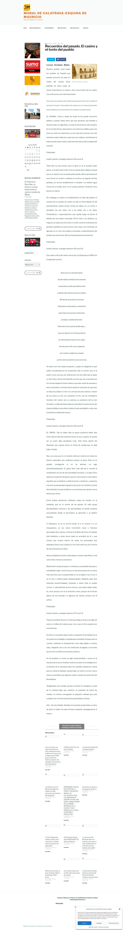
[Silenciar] (37, 245)
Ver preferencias (114, 923)
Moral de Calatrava (35, 28)
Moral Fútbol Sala (30, 126)
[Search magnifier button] (39, 228)
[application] (32, 242)
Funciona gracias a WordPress (44, 926)
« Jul (28, 170)
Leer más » (47, 769)
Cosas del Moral (49, 28)
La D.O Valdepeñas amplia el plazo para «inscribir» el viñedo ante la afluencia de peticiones (52, 841)
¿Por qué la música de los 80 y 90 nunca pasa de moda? (72, 873)
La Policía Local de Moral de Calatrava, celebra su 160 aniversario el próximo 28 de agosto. (52, 791)
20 (32, 160)
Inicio (25, 28)
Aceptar (84, 923)
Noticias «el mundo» (32, 178)
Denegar (99, 923)
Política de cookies (93, 927)
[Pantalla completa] (39, 245)
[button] (119, 909)
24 (25, 163)
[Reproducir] (27, 245)
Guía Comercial (74, 28)
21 (34, 160)
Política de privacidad (103, 927)
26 (30, 163)
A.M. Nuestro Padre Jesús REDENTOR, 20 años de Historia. (71, 839)
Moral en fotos (62, 28)
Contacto (85, 28)
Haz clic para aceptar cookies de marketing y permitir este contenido (72, 726)
